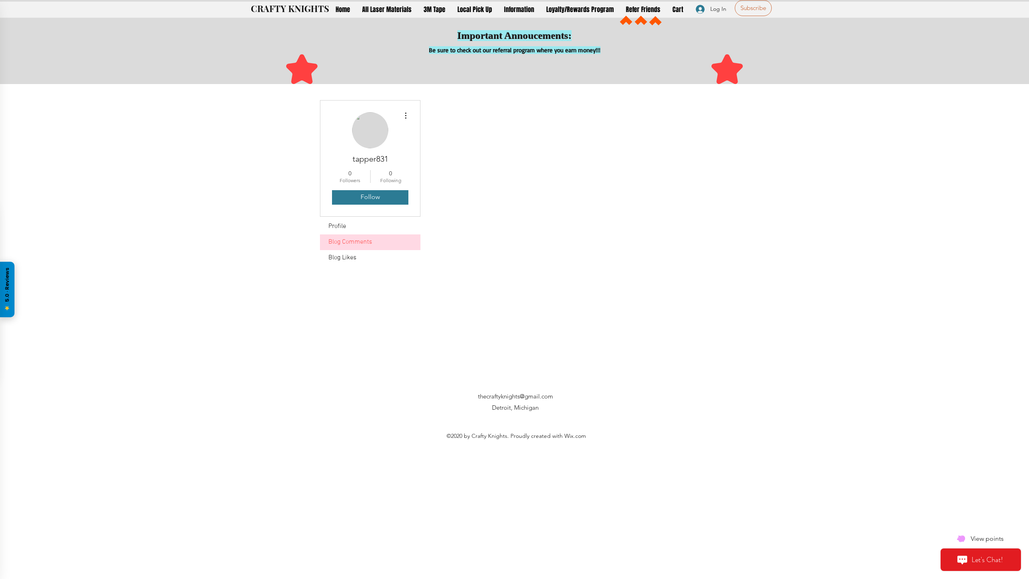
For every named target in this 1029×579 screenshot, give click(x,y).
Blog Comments (350, 242)
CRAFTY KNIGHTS (290, 8)
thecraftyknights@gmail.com (515, 396)
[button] (387, 9)
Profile (337, 226)
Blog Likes (342, 258)
